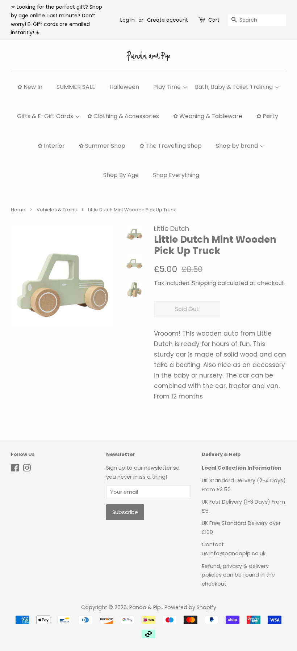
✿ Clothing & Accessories (123, 116)
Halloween (124, 87)
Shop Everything (176, 175)
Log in (127, 19)
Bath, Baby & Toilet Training (234, 87)
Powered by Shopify (190, 607)
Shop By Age (121, 175)
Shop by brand (237, 146)
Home (18, 210)
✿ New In (29, 87)
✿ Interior (51, 146)
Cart (213, 19)
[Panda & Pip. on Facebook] (15, 469)
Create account (167, 19)
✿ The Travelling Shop (170, 146)
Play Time (167, 87)
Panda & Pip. (145, 607)
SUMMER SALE (76, 87)
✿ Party (267, 116)
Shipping (204, 283)
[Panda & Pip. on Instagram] (27, 469)
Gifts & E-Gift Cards (45, 116)
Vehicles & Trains (57, 210)
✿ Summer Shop (102, 146)
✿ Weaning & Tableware (207, 116)
